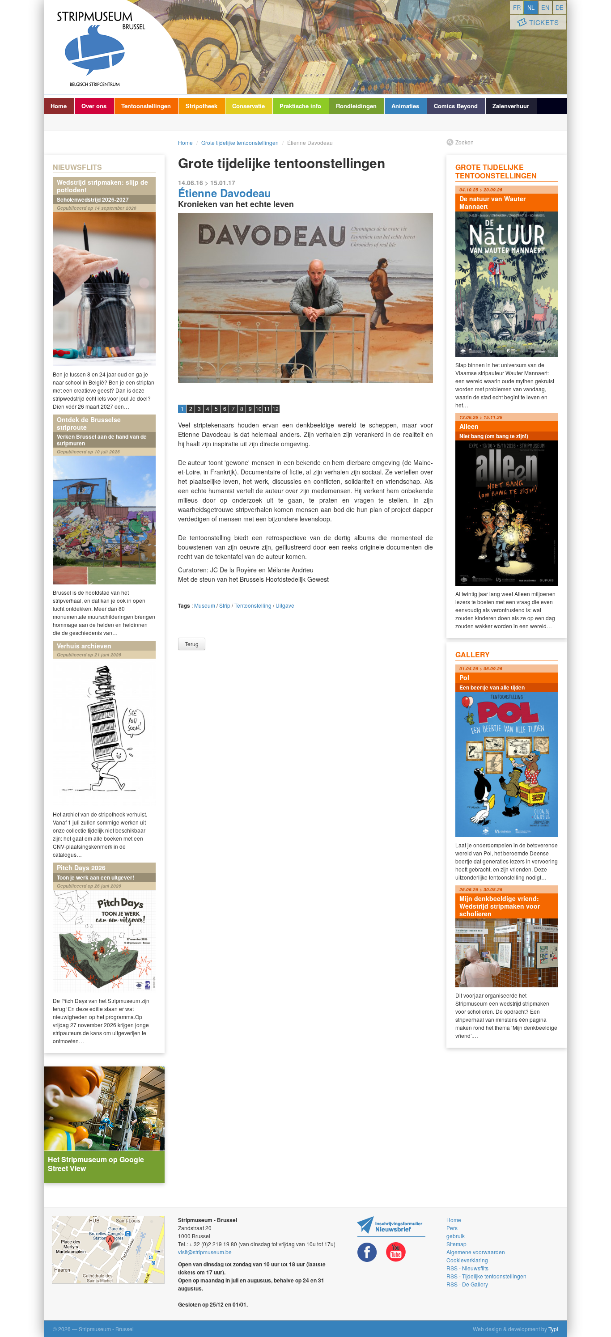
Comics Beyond (456, 106)
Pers (452, 1227)
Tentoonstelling (253, 605)
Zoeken (464, 142)
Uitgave (285, 605)
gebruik (455, 1236)
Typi (553, 1329)
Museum (204, 605)
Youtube (396, 1252)
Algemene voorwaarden (475, 1252)
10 (258, 408)
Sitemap (456, 1244)
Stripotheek (201, 106)
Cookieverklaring (467, 1260)
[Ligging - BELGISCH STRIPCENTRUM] (108, 1250)
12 (275, 408)
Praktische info (300, 106)
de (560, 7)
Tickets (544, 22)
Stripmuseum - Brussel (115, 47)
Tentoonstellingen (146, 106)
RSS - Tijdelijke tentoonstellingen (486, 1276)
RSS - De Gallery (467, 1284)
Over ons (93, 106)
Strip (224, 605)
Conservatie (248, 106)
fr (517, 7)
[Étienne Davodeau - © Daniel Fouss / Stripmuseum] (305, 298)
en (545, 7)
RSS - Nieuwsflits (467, 1268)
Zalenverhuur (510, 106)
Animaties (405, 106)
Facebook (367, 1252)
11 (267, 408)
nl (531, 7)
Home (59, 106)
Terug (192, 643)
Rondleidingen (356, 106)
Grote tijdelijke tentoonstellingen (240, 142)
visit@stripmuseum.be (205, 1252)
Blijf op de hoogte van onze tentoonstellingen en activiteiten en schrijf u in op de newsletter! (391, 1226)
